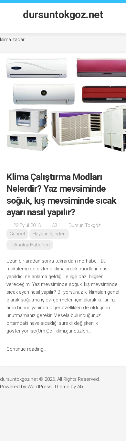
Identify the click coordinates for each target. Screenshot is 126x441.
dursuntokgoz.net (63, 14)
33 (54, 225)
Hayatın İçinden (49, 234)
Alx (80, 387)
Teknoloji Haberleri (30, 245)
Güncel (17, 234)
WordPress (39, 387)
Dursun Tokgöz (84, 225)
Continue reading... (26, 349)
